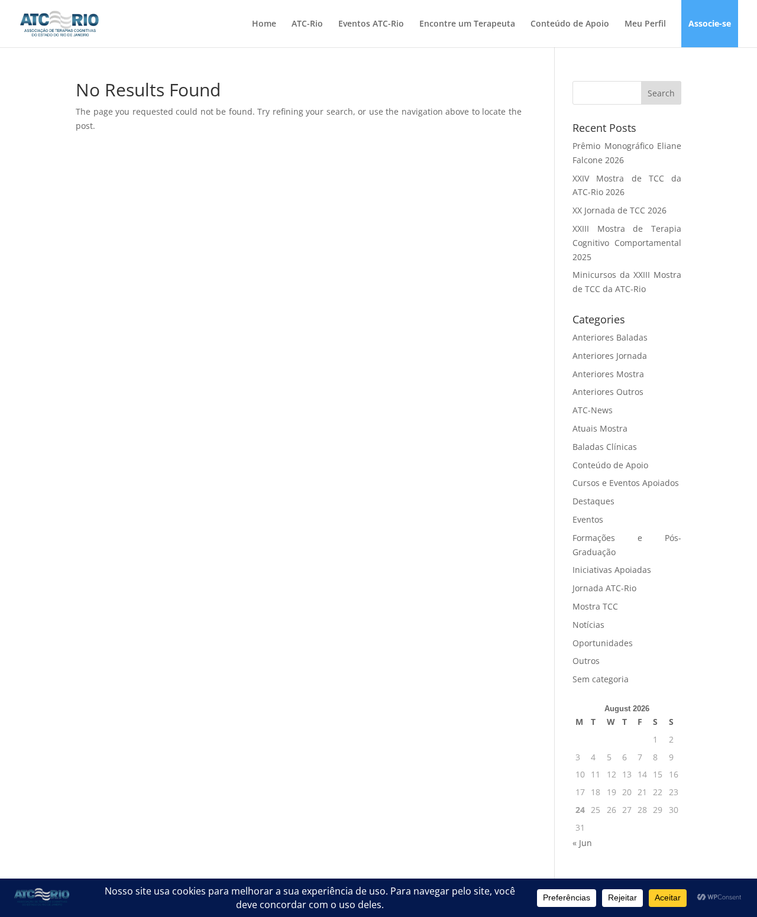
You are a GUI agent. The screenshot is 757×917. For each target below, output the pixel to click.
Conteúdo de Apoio (569, 24)
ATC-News (592, 410)
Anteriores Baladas (610, 337)
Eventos (587, 519)
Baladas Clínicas (604, 446)
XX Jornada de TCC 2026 (619, 210)
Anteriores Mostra (608, 374)
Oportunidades (602, 643)
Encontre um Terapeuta (467, 24)
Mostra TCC (595, 606)
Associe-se (709, 24)
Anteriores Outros (607, 391)
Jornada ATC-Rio (604, 588)
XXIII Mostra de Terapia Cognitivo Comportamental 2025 (626, 243)
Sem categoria (600, 679)
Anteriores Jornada (609, 355)
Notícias (588, 624)
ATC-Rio (307, 24)
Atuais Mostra (599, 428)
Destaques (593, 501)
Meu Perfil (645, 24)
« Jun (582, 842)
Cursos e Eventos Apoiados (625, 482)
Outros (586, 660)
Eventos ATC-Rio (371, 24)
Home (264, 24)
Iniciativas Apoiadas (611, 569)
